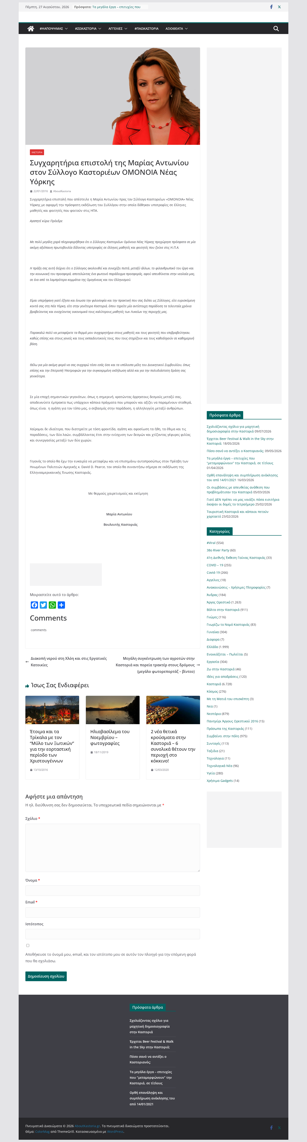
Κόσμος (212, 691)
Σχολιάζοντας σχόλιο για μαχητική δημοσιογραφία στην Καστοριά (150, 1026)
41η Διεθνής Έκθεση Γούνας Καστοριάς (236, 557)
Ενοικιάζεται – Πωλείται (225, 654)
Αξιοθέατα (174, 28)
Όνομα (32, 880)
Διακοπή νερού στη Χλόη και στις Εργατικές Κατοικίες (69, 661)
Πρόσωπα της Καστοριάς (225, 728)
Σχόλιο (32, 818)
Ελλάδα (212, 647)
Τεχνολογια (215, 758)
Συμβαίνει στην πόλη (223, 736)
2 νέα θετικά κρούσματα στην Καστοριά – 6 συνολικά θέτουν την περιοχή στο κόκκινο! (173, 746)
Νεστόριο (214, 714)
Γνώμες (212, 617)
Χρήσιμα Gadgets (220, 780)
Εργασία (213, 662)
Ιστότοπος (34, 923)
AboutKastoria (62, 191)
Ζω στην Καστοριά (221, 669)
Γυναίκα (213, 632)
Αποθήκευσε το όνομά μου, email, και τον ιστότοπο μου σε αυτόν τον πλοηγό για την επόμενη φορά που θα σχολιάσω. (110, 957)
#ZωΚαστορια (85, 28)
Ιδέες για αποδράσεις (222, 676)
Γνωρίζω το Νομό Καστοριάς (228, 624)
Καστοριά (37, 152)
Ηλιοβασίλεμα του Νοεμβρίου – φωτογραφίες (109, 737)
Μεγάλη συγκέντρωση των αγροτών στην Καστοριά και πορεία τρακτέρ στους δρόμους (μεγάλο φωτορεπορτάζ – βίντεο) (155, 665)
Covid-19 (213, 572)
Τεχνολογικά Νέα (219, 766)
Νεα (210, 706)
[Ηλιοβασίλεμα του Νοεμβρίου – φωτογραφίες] (113, 698)
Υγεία (211, 773)
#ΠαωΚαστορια (146, 28)
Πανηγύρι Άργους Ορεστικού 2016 (232, 721)
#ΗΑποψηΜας (51, 28)
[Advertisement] (66, 574)
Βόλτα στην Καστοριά (223, 609)
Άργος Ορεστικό (218, 602)
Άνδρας (212, 595)
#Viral (211, 543)
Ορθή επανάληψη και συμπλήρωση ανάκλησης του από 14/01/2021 (152, 1098)
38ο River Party (218, 550)
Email (31, 902)
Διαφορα (213, 639)
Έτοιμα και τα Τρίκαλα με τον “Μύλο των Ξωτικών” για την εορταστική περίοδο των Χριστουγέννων (52, 746)
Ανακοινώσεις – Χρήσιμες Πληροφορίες (236, 587)
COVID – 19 (215, 565)
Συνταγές (214, 743)
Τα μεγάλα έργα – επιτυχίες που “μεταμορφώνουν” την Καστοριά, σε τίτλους (151, 1077)
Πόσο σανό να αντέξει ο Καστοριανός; (235, 451)
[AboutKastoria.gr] (30, 28)
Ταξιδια (212, 751)
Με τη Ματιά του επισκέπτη (228, 699)
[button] (65, 28)
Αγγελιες (115, 28)
